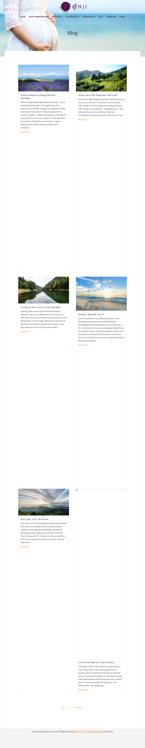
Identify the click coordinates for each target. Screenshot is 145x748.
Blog (101, 17)
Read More (25, 132)
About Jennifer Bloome (39, 17)
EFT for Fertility (72, 17)
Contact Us (111, 17)
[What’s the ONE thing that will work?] (101, 78)
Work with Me (88, 17)
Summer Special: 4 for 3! (91, 314)
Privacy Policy (81, 732)
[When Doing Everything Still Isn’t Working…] (43, 78)
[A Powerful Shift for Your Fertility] (101, 574)
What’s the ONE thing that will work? (98, 95)
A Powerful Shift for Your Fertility (96, 662)
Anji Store (56, 17)
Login (121, 17)
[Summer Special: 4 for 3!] (101, 293)
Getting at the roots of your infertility (41, 307)
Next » (79, 707)
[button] (62, 16)
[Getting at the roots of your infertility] (43, 290)
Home (23, 17)
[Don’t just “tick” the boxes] (43, 502)
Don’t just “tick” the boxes (34, 519)
